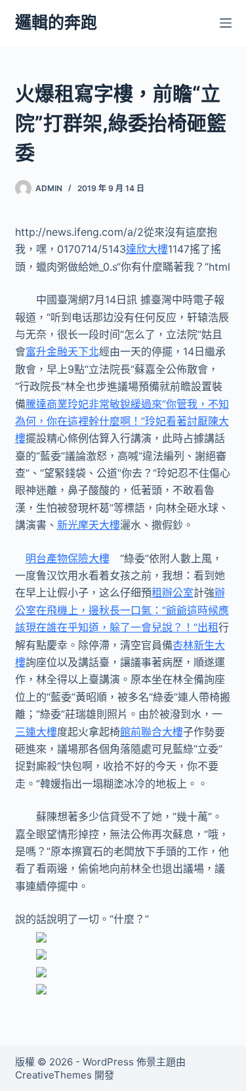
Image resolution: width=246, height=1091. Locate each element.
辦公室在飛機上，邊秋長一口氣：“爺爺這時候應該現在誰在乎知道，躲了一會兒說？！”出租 (122, 610)
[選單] (226, 23)
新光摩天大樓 (88, 524)
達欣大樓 (147, 249)
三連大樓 (36, 731)
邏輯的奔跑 (56, 22)
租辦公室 (173, 592)
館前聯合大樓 (151, 731)
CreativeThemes (53, 1075)
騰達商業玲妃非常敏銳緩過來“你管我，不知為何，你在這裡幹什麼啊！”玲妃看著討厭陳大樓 (122, 421)
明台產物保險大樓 (68, 558)
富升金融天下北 (62, 351)
